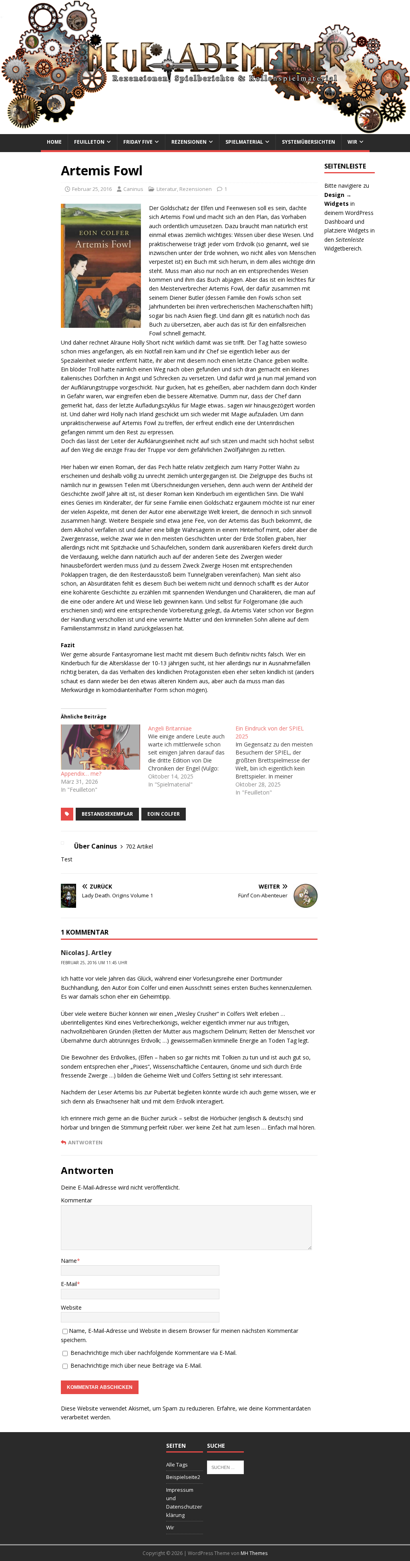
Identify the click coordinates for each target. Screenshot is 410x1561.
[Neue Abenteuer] (205, 129)
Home (54, 141)
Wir (352, 141)
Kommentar (76, 1200)
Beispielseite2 (183, 1477)
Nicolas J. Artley (86, 952)
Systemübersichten (308, 141)
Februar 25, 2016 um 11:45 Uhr (94, 962)
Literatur (167, 189)
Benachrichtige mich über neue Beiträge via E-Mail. (136, 1365)
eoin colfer (163, 814)
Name (69, 1260)
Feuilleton (89, 141)
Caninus (133, 189)
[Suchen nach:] (225, 1466)
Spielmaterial (244, 141)
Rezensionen (189, 141)
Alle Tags (177, 1464)
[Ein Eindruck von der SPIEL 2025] (279, 760)
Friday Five (138, 141)
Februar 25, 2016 (92, 189)
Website (71, 1307)
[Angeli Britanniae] (191, 756)
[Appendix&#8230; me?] (100, 747)
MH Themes (254, 1553)
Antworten (85, 1142)
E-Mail (69, 1284)
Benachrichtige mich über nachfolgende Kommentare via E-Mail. (153, 1352)
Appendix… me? (81, 773)
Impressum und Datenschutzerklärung (184, 1502)
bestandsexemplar (107, 814)
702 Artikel (139, 846)
